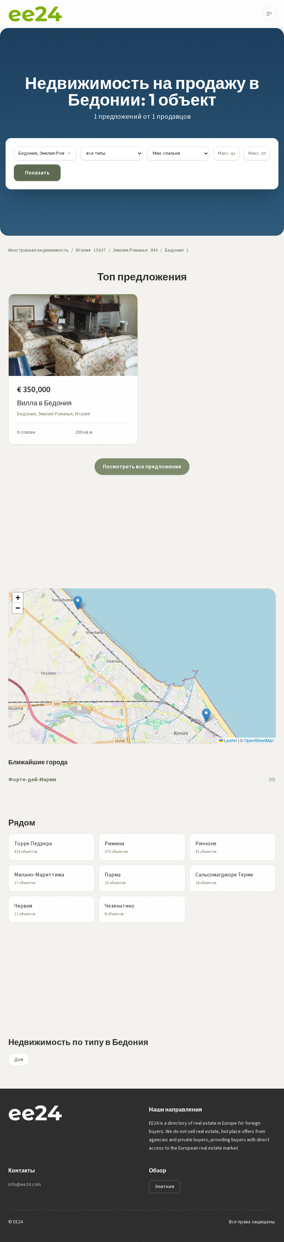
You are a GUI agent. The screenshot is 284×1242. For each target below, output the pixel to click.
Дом (18, 1059)
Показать (37, 173)
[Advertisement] (142, 523)
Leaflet (230, 740)
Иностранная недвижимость (38, 250)
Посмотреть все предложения (142, 466)
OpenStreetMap (259, 740)
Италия (83, 250)
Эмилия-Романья (130, 250)
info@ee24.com (24, 1184)
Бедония (174, 250)
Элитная (164, 1186)
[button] (77, 603)
